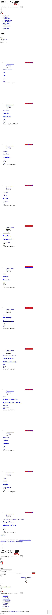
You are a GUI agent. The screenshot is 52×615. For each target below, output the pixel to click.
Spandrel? (6, 154)
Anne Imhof (5, 192)
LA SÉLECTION (7, 21)
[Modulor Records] (10, 5)
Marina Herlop (6, 437)
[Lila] (15, 62)
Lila (4, 72)
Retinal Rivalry (7, 236)
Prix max (18, 573)
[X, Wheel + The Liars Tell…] (15, 389)
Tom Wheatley (6, 110)
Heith (4, 314)
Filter (2, 37)
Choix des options (29, 62)
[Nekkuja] (15, 430)
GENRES (5, 24)
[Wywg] (15, 185)
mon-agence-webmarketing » (25, 540)
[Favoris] (26, 10)
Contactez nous (4, 541)
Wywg (5, 195)
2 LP (4, 405)
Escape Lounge (7, 317)
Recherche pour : (4, 7)
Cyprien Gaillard (6, 233)
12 (3, 39)
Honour (4, 478)
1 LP (4, 78)
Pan (4, 81)
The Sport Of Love (8, 522)
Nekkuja (5, 440)
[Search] (21, 7)
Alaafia (5, 481)
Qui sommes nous (11, 541)
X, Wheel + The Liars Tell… (10, 399)
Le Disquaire (6, 15)
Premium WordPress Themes (15, 611)
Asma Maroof (6, 519)
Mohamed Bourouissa (7, 69)
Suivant (3, 535)
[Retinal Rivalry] (15, 226)
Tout (6, 39)
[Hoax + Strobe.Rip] (15, 349)
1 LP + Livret (5, 201)
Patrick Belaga (13, 519)
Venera (4, 274)
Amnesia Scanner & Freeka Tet (9, 355)
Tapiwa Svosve (21, 519)
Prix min (2, 573)
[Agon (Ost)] (15, 103)
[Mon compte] (1, 8)
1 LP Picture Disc (6, 242)
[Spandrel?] (15, 144)
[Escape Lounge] (15, 308)
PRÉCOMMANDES (7, 20)
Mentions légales (19, 541)
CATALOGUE (6, 23)
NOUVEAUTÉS (6, 18)
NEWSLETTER (6, 26)
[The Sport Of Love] (15, 512)
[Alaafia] (15, 471)
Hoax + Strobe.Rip (8, 358)
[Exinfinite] (15, 267)
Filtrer (34, 573)
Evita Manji (5, 151)
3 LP (4, 364)
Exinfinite (5, 277)
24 (4, 39)
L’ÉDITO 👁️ (5, 17)
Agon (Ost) (6, 113)
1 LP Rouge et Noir (7, 487)
